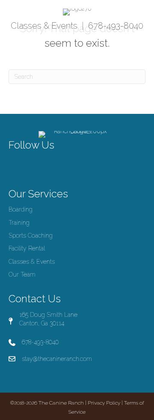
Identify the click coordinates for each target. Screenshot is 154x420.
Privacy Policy (104, 403)
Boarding (21, 209)
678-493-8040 (115, 26)
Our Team (22, 274)
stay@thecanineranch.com (57, 358)
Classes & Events (44, 26)
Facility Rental (27, 248)
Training (19, 222)
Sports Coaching (31, 235)
